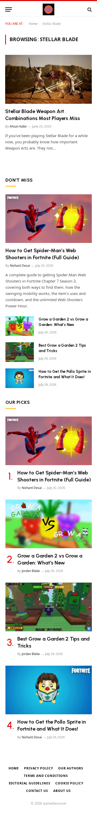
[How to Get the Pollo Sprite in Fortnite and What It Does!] (19, 378)
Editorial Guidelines (29, 783)
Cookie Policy (69, 783)
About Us (62, 791)
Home (33, 24)
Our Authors (70, 768)
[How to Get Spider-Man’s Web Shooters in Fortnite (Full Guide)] (48, 218)
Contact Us (37, 791)
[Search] (89, 9)
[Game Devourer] (48, 9)
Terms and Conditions (46, 776)
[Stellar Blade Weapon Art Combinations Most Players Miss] (48, 79)
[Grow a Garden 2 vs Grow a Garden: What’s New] (19, 326)
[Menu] (8, 9)
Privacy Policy (38, 768)
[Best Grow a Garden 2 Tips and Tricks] (19, 352)
